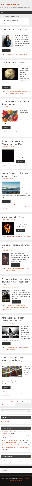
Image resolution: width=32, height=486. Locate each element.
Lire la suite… (6, 50)
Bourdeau (9, 268)
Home (3, 16)
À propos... (21, 478)
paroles (25, 54)
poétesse (16, 393)
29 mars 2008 (6, 363)
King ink (26, 347)
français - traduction (15, 347)
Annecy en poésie (5, 460)
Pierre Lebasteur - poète (12, 91)
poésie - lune (21, 91)
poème (21, 204)
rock (14, 349)
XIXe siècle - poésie (10, 270)
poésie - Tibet (19, 391)
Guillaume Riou (5, 421)
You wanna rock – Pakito (13, 217)
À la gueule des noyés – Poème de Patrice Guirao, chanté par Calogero (16, 282)
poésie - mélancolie (17, 307)
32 (2, 404)
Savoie (27, 268)
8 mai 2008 (5, 106)
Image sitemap (18, 480)
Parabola (19, 484)
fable (8, 131)
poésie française (10, 93)
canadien (9, 54)
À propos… (16, 1)
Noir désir (13, 165)
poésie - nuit (27, 91)
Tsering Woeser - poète (24, 393)
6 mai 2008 (5, 146)
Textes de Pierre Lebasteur (14, 62)
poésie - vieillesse (24, 206)
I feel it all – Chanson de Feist (15, 29)
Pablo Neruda (14, 204)
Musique (12, 32)
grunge (22, 347)
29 (17, 401)
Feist (17, 54)
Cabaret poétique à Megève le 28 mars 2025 (12, 442)
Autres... (13, 250)
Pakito (25, 236)
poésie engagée (10, 393)
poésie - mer (26, 204)
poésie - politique (21, 131)
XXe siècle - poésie (18, 93)
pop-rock (11, 309)
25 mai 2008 (6, 32)
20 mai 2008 (6, 65)
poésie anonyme (13, 133)
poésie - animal (13, 131)
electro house (10, 236)
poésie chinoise (26, 391)
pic (19, 204)
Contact (27, 478)
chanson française (15, 305)
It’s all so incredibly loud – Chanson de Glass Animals (14, 436)
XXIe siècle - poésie (22, 133)
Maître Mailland (21, 268)
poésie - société (23, 165)
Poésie (12, 65)
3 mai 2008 (5, 178)
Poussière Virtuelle (10, 4)
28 (12, 401)
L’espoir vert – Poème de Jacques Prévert (12, 440)
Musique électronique (18, 236)
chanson (13, 54)
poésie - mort (9, 206)
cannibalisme (15, 268)
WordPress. (26, 484)
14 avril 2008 (6, 287)
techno (28, 236)
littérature (9, 204)
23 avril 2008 (6, 219)
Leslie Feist (21, 54)
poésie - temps (16, 206)
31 (28, 401)
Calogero (9, 305)
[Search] (28, 411)
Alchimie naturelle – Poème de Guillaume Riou (13, 445)
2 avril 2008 (5, 323)
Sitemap (12, 480)
